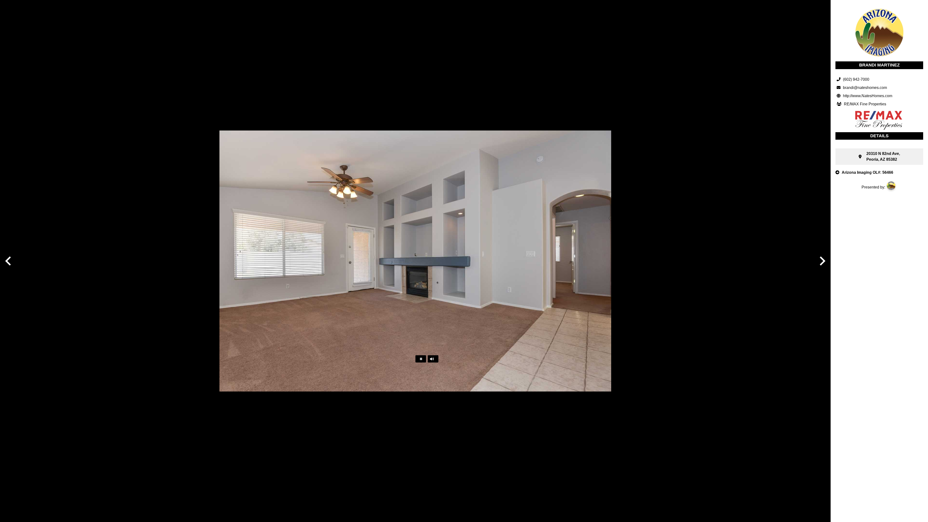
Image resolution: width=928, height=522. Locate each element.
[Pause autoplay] (420, 358)
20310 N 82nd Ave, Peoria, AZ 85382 (883, 156)
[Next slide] (822, 261)
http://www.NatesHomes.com (867, 96)
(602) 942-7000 (856, 79)
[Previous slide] (9, 261)
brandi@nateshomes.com (865, 88)
